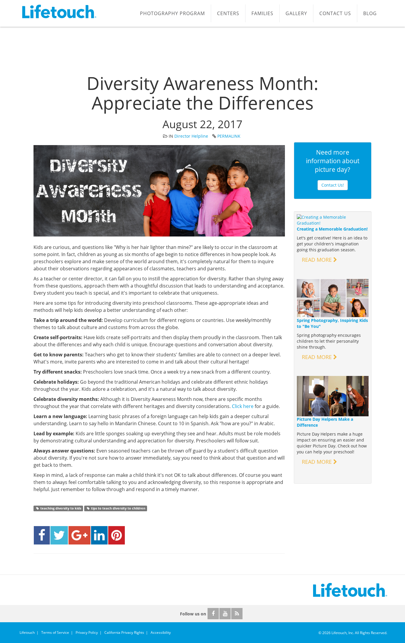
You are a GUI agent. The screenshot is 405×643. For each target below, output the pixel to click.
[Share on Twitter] (59, 535)
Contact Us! (332, 185)
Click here (242, 406)
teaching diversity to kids (60, 508)
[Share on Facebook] (42, 535)
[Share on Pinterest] (116, 535)
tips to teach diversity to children (117, 508)
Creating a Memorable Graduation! (332, 229)
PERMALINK (228, 136)
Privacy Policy (87, 632)
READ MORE (317, 259)
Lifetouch (27, 632)
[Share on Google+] (79, 535)
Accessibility (161, 632)
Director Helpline (191, 136)
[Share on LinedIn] (99, 535)
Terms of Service (55, 632)
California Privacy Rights (124, 632)
